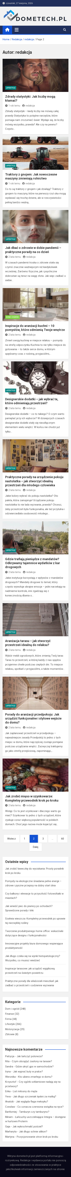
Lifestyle (10, 88)
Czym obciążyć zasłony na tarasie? (32, 1061)
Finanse (9, 1013)
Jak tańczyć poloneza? (30, 1056)
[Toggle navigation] (16, 30)
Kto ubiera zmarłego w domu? (35, 1076)
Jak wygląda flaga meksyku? (32, 1101)
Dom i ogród (12, 317)
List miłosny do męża (25, 1091)
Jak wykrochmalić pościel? (28, 1126)
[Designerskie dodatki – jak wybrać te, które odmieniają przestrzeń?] (35, 378)
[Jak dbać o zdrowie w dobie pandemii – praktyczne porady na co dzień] (35, 226)
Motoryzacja (12, 1029)
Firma (8, 1019)
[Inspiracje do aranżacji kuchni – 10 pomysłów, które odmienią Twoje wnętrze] (35, 304)
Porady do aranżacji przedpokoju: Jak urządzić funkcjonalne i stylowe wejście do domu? (33, 718)
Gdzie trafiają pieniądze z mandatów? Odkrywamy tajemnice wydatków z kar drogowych (32, 563)
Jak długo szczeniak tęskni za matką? (34, 1096)
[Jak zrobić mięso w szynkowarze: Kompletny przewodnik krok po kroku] (35, 775)
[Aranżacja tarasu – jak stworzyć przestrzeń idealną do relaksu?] (35, 619)
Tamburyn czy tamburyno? (34, 1111)
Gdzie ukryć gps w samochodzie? (35, 1066)
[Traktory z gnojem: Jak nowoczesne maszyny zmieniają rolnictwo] (35, 153)
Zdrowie (9, 1034)
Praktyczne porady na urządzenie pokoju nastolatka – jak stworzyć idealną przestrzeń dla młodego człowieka (34, 481)
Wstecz (11, 838)
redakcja (30, 105)
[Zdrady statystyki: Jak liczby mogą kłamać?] (35, 75)
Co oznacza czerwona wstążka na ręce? (40, 1106)
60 (62, 838)
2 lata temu (14, 256)
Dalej (35, 847)
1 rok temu (14, 105)
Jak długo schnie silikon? (33, 1131)
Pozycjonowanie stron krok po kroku (37, 1136)
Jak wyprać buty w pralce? (28, 1071)
